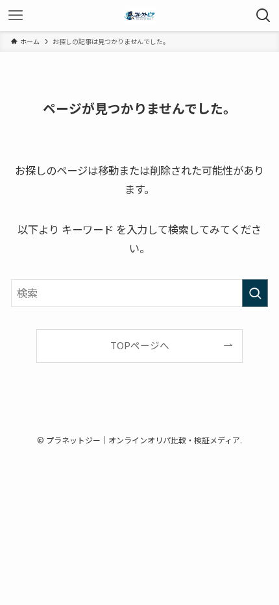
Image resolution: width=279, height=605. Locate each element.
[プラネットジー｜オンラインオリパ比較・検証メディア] (139, 15)
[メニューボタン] (15, 15)
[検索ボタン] (263, 15)
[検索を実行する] (255, 293)
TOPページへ (139, 345)
